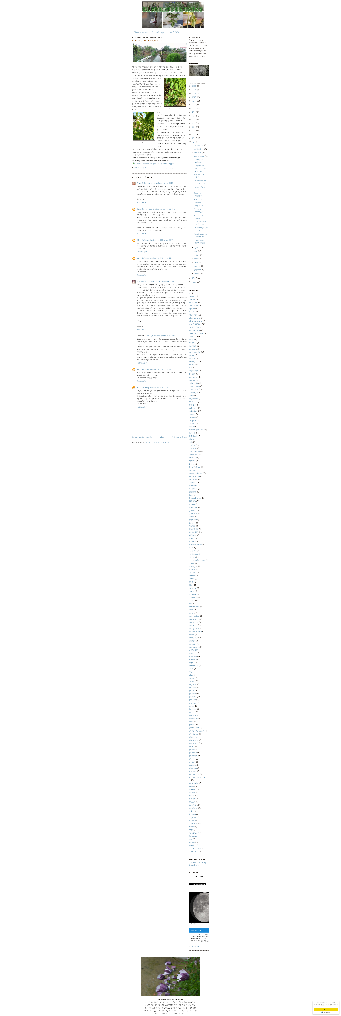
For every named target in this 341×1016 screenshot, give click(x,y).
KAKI (191, 582)
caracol (192, 402)
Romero (192, 789)
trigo (191, 830)
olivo (191, 675)
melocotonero (195, 631)
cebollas (192, 408)
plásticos (193, 737)
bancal (192, 358)
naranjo (192, 653)
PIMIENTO (168, 169)
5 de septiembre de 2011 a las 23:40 (159, 281)
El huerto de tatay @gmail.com (197, 863)
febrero (198, 270)
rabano (192, 765)
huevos (192, 569)
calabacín (193, 383)
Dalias (191, 464)
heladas (192, 541)
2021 (194, 104)
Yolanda (140, 209)
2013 (194, 134)
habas (191, 538)
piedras (192, 715)
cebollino (193, 411)
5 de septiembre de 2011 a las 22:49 (157, 258)
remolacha (194, 783)
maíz (191, 613)
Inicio (162, 437)
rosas (191, 795)
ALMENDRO (194, 330)
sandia (192, 802)
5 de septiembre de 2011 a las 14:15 (157, 183)
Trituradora (194, 833)
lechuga (192, 594)
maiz (191, 610)
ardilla (192, 339)
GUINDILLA (193, 529)
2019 (194, 112)
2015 (194, 127)
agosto (197, 247)
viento (192, 842)
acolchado (193, 305)
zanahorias (194, 851)
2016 (194, 123)
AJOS (191, 312)
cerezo (192, 414)
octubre (198, 152)
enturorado (194, 476)
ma (190, 603)
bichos (192, 364)
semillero (193, 808)
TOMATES (174, 169)
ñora (191, 669)
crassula (193, 457)
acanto (192, 299)
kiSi (138, 240)
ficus (191, 495)
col (190, 442)
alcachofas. (194, 327)
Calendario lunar (195, 946)
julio (196, 251)
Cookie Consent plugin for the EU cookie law (325, 1012)
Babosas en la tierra (200, 216)
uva (190, 839)
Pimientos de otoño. (199, 176)
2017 (194, 119)
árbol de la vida (196, 333)
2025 (194, 90)
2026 (194, 86)
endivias (192, 470)
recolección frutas (197, 777)
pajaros (192, 684)
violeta (192, 845)
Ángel (139, 183)
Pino (191, 721)
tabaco (192, 814)
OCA (191, 672)
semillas (192, 805)
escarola (193, 479)
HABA (192, 535)
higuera (192, 557)
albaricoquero (195, 321)
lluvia (191, 600)
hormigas (193, 566)
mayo (197, 258)
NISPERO (193, 656)
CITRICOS (193, 436)
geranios (193, 520)
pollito (192, 749)
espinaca (193, 482)
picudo (192, 712)
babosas (193, 349)
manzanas (193, 622)
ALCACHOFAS (195, 324)
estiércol (193, 485)
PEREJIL (192, 709)
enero (197, 273)
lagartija (192, 588)
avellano (192, 343)
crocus (192, 461)
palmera (193, 687)
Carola (140, 281)
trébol (192, 826)
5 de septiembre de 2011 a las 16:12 (159, 209)
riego (191, 786)
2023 (194, 97)
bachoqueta (149, 169)
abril (196, 262)
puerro (192, 759)
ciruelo (192, 433)
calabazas (193, 389)
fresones (193, 507)
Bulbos (192, 374)
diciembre (199, 145)
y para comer (195, 848)
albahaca (141, 169)
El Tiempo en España (199, 875)
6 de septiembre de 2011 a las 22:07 (157, 387)
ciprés (192, 426)
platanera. (193, 743)
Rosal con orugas (198, 200)
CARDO (192, 405)
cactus (192, 380)
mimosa (192, 644)
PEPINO (192, 700)
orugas (192, 681)
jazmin (192, 575)
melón (191, 634)
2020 (194, 108)
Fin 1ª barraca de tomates (200, 223)
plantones (193, 734)
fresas (192, 504)
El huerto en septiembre (199, 241)
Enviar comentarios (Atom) (157, 442)
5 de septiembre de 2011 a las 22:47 (157, 240)
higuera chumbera (197, 560)
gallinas (192, 510)
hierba (162, 169)
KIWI (191, 585)
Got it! (326, 1009)
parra (191, 690)
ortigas (192, 678)
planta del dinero (197, 731)
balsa (191, 355)
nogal (191, 662)
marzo (197, 266)
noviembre (199, 149)
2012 (194, 138)
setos (191, 811)
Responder (142, 202)
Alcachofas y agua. (199, 188)
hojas (191, 563)
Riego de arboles (198, 194)
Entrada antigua (179, 437)
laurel (191, 591)
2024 (194, 93)
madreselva (194, 606)
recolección (194, 774)
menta (192, 641)
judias (191, 579)
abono (192, 296)
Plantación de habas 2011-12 (200, 182)
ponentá (193, 752)
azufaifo (192, 346)
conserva (193, 454)
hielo (191, 547)
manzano (193, 625)
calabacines (194, 386)
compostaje (194, 451)
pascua (192, 693)
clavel (191, 439)
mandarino (194, 616)
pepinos (192, 703)
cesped (192, 417)
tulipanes (193, 836)
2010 (194, 278)
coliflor (192, 445)
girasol (192, 523)
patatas (192, 697)
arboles (192, 336)
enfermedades (195, 473)
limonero (193, 597)
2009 (194, 282)
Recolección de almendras (200, 235)
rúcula (192, 799)
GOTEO (192, 526)
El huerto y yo (158, 32)
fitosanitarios (195, 498)
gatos (191, 516)
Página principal (141, 32)
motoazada (194, 647)
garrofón (156, 169)
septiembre (199, 156)
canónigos (193, 392)
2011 (194, 142)
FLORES (192, 501)
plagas (192, 724)
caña (191, 395)
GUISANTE (193, 532)
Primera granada (198, 210)
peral (191, 706)
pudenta (193, 756)
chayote (192, 420)
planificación (194, 728)
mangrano (193, 619)
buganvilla (193, 371)
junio (196, 255)
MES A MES (173, 32)
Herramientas (195, 544)
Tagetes (192, 817)
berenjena (193, 361)
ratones (192, 771)
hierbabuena (194, 554)
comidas (193, 448)
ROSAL (192, 792)
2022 (194, 101)
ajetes (192, 308)
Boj (190, 367)
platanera (193, 740)
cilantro (192, 423)
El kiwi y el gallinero (198, 160)
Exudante (193, 489)
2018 (194, 116)
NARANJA (193, 650)
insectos (192, 572)
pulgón (192, 762)
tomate (192, 820)
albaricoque (194, 318)
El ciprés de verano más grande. (200, 168)
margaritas (194, 628)
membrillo (193, 638)
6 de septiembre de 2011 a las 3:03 (160, 335)
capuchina (193, 398)
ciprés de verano (197, 430)
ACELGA (193, 302)
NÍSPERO (193, 659)
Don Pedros (194, 467)
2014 (194, 131)
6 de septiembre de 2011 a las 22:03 (157, 369)
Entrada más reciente (142, 437)
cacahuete (194, 377)
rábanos (193, 768)
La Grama (198, 205)
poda (191, 746)
